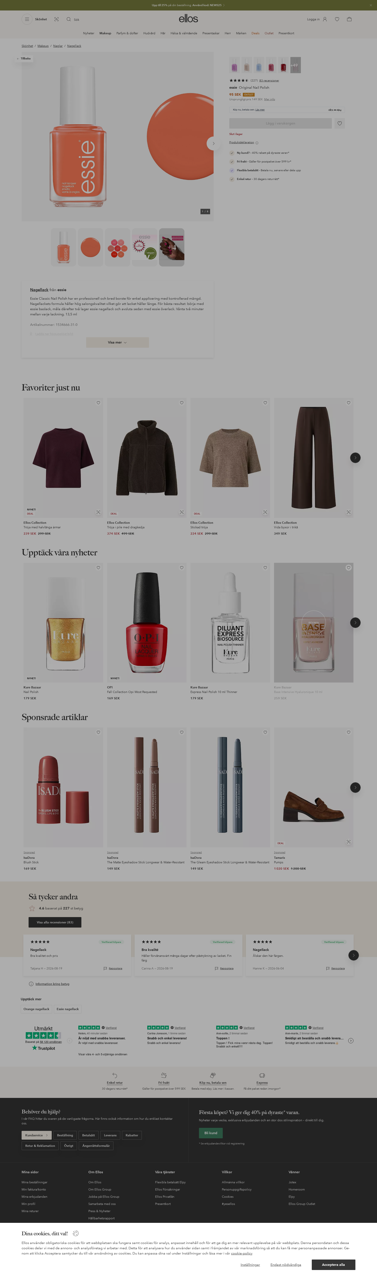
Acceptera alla (333, 1265)
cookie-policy (241, 1253)
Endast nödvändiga (286, 1265)
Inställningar (250, 1265)
